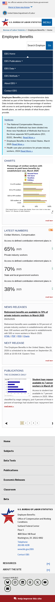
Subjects (9, 451)
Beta (6, 499)
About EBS (9, 83)
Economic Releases (14, 479)
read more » (9, 406)
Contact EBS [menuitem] (10, 90)
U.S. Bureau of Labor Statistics (25, 22)
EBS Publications (12, 61)
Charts (26, 336)
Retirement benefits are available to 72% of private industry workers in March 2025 (26, 313)
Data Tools (10, 460)
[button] (48, 563)
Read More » (29, 137)
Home (7, 441)
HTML (7, 336)
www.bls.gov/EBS (26, 549)
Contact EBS (23, 554)
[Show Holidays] (29, 182)
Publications (11, 470)
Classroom (10, 489)
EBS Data (9, 68)
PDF (14, 336)
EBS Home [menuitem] (9, 53)
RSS (19, 336)
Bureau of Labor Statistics (14, 30)
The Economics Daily (15, 375)
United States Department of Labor (21, 13)
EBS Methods (11, 76)
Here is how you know (19, 7)
